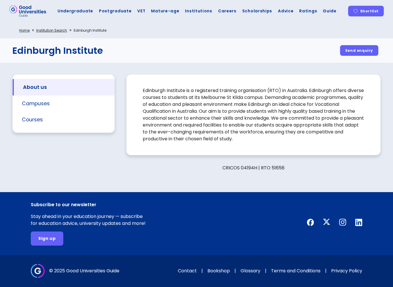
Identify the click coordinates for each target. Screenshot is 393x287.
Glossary (250, 270)
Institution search (51, 30)
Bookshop (218, 270)
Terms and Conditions (295, 270)
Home (24, 30)
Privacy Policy (346, 270)
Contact (187, 270)
